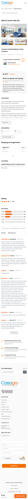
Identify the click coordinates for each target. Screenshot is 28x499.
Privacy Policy (14, 485)
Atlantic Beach (13, 49)
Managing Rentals (5, 418)
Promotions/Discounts (6, 411)
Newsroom (3, 402)
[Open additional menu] (25, 3)
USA (2, 8)
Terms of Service (14, 488)
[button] (14, 30)
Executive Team (5, 407)
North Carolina (8, 8)
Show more (14, 332)
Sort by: (3, 233)
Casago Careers (5, 409)
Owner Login (4, 400)
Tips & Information (5, 416)
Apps (2, 414)
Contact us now (5, 435)
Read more (5, 91)
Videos (3, 404)
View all (25, 368)
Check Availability (20, 496)
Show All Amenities (7, 137)
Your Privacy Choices (13, 491)
